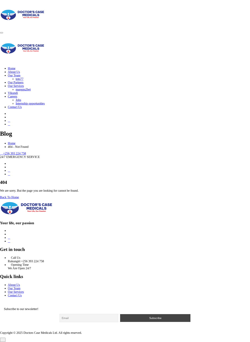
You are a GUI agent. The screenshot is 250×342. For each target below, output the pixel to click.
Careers (12, 96)
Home (11, 68)
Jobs (18, 100)
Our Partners (15, 82)
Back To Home (9, 197)
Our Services (16, 86)
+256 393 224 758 (14, 153)
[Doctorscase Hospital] (22, 28)
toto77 (19, 79)
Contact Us (15, 107)
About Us (14, 72)
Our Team (14, 75)
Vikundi (13, 93)
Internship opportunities (30, 103)
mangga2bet (23, 89)
